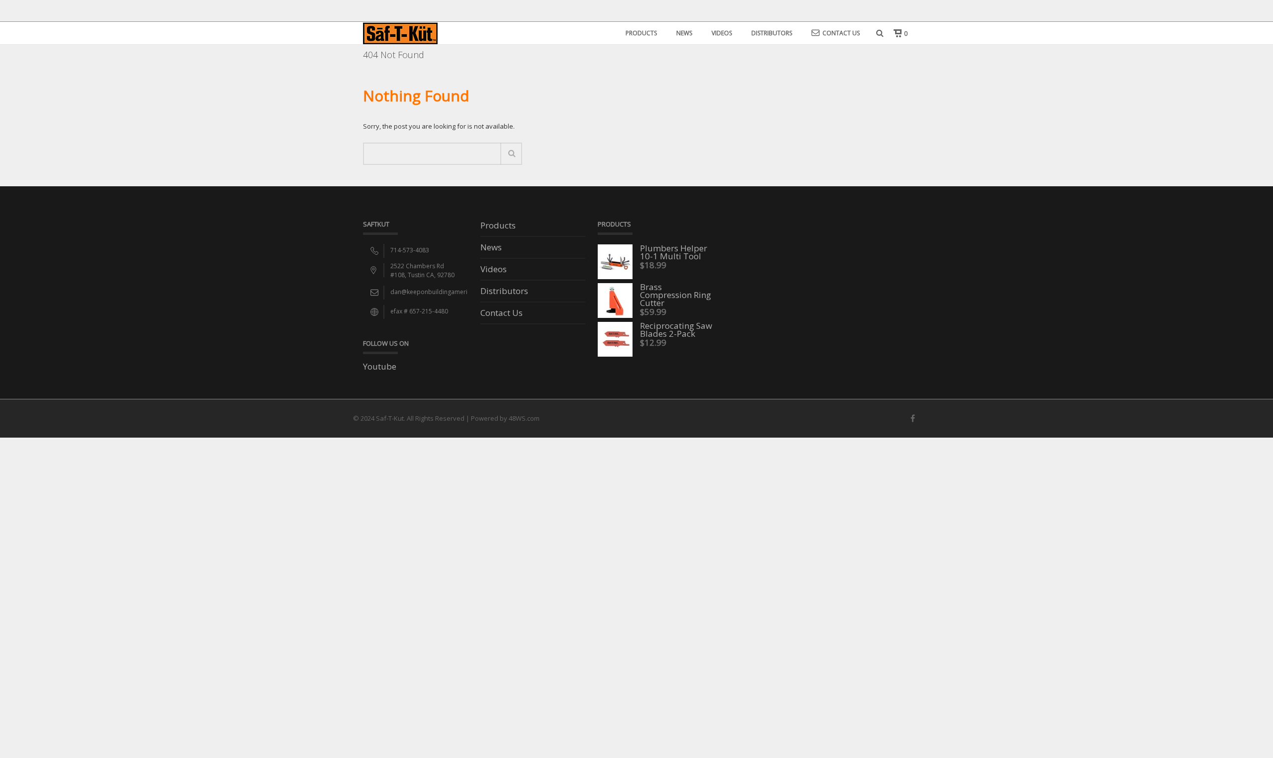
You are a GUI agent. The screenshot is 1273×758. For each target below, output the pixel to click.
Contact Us (841, 33)
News (684, 33)
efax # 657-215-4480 (419, 311)
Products (641, 33)
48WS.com (524, 418)
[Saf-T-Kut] (400, 32)
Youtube (379, 366)
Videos (722, 33)
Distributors (771, 33)
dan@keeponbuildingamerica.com (439, 292)
